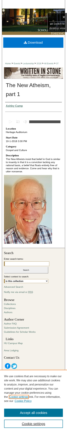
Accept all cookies (33, 413)
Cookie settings (18, 396)
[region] (33, 401)
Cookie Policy (23, 401)
